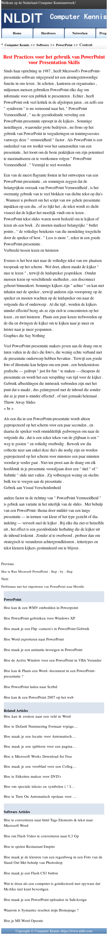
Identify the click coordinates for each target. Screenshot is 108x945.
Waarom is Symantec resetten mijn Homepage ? (41, 909)
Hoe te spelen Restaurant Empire (29, 846)
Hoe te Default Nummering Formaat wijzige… (41, 726)
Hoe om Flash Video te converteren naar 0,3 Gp (41, 835)
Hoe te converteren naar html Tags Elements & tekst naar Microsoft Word (48, 822)
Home (17, 33)
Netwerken (79, 33)
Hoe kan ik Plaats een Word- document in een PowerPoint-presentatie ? (49, 673)
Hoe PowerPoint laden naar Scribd (30, 686)
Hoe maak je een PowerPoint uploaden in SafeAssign (45, 899)
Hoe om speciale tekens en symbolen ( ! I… (39, 786)
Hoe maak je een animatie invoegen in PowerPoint (43, 649)
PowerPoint (64, 44)
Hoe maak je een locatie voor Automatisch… (40, 736)
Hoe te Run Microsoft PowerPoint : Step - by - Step (37, 571)
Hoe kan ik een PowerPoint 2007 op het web (39, 697)
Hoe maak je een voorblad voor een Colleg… (40, 766)
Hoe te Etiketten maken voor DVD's (33, 776)
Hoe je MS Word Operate (23, 920)
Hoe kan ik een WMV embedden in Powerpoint (41, 607)
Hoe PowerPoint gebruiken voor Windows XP (39, 617)
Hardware (48, 33)
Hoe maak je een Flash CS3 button (31, 872)
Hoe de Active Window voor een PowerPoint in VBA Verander (52, 660)
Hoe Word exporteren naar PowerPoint (34, 639)
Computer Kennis (17, 44)
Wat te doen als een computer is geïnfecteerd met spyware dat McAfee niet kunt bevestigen (52, 886)
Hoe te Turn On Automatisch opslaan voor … (40, 796)
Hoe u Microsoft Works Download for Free (38, 756)
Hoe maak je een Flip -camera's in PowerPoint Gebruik (46, 628)
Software (42, 44)
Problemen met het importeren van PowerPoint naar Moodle (43, 586)
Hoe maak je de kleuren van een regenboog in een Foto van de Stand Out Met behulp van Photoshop (53, 859)
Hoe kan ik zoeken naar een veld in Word (38, 716)
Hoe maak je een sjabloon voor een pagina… (40, 746)
